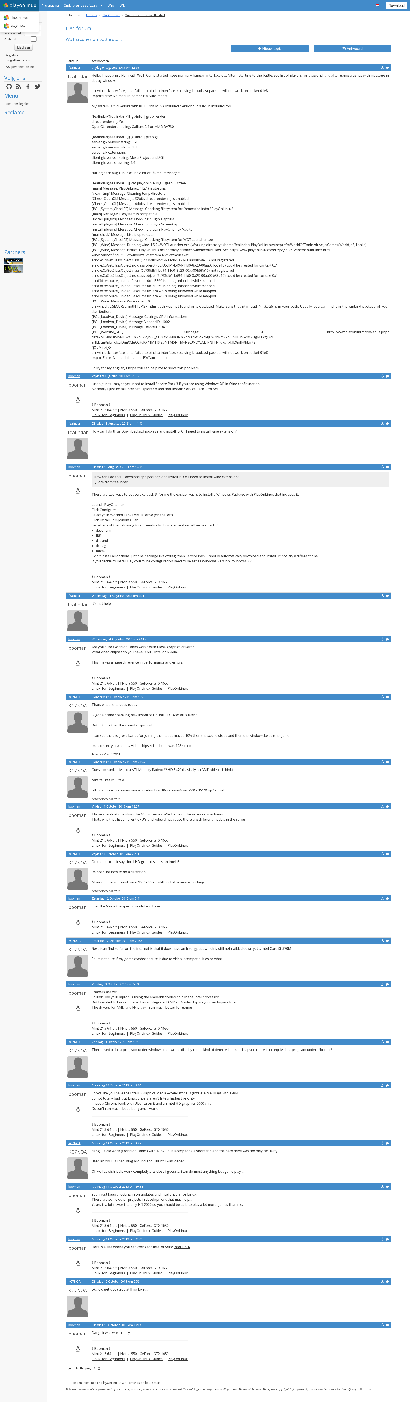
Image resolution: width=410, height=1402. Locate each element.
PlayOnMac (18, 26)
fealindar (74, 67)
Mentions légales (17, 104)
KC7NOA (74, 697)
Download (396, 5)
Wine (111, 5)
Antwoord (355, 48)
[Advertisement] (23, 182)
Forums (91, 15)
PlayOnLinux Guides (146, 415)
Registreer (12, 55)
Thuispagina (50, 5)
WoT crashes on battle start (141, 1383)
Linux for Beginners (108, 415)
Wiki (122, 5)
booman (74, 376)
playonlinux (23, 5)
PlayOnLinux (19, 18)
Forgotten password (20, 60)
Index (94, 1383)
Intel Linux (182, 1247)
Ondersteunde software (81, 5)
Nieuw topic (271, 48)
